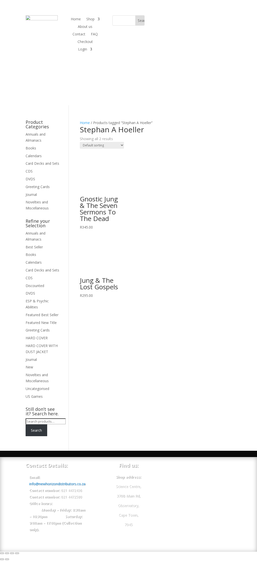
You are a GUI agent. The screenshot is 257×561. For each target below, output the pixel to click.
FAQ (94, 34)
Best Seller (34, 247)
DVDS (30, 179)
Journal (31, 194)
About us (85, 27)
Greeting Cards (38, 186)
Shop (90, 19)
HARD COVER (37, 337)
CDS (29, 171)
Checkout (85, 42)
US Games (34, 396)
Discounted (35, 285)
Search (36, 430)
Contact (79, 34)
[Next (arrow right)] (7, 559)
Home (76, 19)
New (29, 367)
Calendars (34, 155)
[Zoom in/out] (17, 553)
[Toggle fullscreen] (12, 553)
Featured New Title (41, 322)
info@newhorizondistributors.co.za (57, 483)
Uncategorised (37, 388)
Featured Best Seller (42, 314)
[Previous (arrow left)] (2, 559)
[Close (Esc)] (2, 553)
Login (82, 49)
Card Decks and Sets (42, 163)
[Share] (7, 553)
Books (31, 148)
